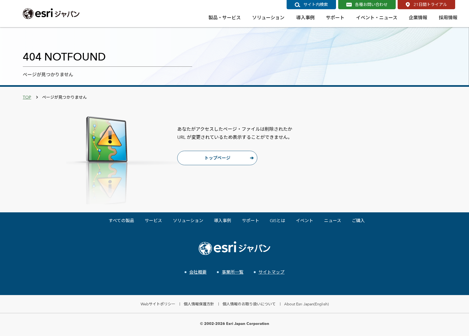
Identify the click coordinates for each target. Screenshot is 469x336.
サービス (153, 220)
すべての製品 (121, 220)
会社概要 (198, 272)
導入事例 (222, 220)
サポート (250, 220)
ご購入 (358, 220)
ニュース (332, 220)
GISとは (277, 220)
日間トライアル (430, 4)
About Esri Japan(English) (306, 304)
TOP (27, 97)
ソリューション (188, 220)
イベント (304, 220)
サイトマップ (271, 272)
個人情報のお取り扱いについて (249, 304)
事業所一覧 (232, 272)
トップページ (217, 158)
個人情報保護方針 (199, 304)
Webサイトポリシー (158, 304)
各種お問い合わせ (371, 4)
